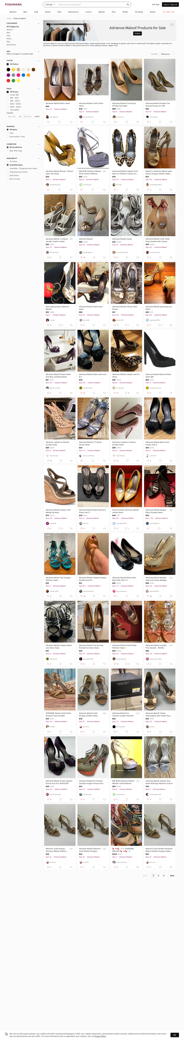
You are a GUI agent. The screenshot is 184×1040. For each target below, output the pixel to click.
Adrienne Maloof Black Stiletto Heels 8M (158, 375)
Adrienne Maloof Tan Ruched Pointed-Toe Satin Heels (91, 646)
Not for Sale (15, 179)
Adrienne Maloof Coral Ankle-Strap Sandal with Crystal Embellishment (158, 240)
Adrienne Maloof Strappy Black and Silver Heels (59, 646)
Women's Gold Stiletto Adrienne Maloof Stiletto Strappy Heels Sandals (159, 850)
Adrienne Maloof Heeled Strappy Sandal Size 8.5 (93, 578)
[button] (50, 4)
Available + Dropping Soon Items (23, 168)
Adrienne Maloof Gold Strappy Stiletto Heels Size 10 (88, 714)
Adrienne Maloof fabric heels (58, 103)
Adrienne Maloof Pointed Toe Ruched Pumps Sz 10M (158, 104)
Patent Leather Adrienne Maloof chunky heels (125, 511)
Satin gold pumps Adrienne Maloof (57, 307)
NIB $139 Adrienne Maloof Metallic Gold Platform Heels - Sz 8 (123, 782)
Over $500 (14, 110)
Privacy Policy (100, 1036)
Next (172, 875)
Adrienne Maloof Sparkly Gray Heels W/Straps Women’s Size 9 (159, 782)
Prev (145, 875)
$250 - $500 (15, 107)
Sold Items (14, 175)
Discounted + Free (17, 136)
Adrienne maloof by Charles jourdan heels (57, 443)
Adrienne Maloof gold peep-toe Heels (159, 307)
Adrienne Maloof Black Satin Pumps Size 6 (157, 443)
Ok (174, 1035)
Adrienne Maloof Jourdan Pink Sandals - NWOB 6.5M (156, 646)
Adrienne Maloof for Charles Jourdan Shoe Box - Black (123, 714)
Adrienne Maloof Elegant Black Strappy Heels (156, 511)
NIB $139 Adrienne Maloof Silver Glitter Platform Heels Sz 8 (90, 172)
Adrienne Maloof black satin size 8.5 (92, 375)
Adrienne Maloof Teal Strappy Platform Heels (58, 578)
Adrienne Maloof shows (122, 239)
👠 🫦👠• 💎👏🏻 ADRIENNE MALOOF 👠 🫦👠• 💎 (123, 850)
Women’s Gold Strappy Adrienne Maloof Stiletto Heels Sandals (56, 850)
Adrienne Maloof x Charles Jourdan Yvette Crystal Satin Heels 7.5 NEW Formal (57, 240)
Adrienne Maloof (19, 19)
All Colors (14, 64)
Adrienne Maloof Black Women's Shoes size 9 (92, 511)
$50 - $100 (15, 101)
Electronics (11, 45)
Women (10, 29)
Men (8, 32)
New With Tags (16, 151)
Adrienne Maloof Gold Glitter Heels (91, 104)
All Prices (14, 92)
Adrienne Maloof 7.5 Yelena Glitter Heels (90, 443)
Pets (8, 42)
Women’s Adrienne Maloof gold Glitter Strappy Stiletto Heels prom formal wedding (159, 172)
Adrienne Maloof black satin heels (91, 307)
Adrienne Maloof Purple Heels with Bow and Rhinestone (58, 375)
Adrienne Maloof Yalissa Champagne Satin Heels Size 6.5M (158, 714)
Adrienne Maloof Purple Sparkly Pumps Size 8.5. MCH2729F (59, 782)
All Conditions (16, 147)
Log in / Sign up (170, 4)
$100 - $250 (15, 104)
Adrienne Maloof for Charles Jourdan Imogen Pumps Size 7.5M (91, 782)
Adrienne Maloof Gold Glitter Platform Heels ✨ (124, 646)
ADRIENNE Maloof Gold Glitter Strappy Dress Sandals (58, 714)
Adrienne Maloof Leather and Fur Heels (126, 375)
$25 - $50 (14, 98)
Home (9, 19)
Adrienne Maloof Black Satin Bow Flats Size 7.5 (124, 578)
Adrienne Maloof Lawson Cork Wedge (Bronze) (58, 511)
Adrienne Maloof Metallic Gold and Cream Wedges (156, 578)
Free (11, 133)
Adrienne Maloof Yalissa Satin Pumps (124, 307)
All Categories (13, 26)
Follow (137, 33)
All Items (13, 129)
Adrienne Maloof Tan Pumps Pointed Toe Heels (124, 104)
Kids (8, 35)
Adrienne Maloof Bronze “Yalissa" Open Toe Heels (59, 172)
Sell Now (155, 4)
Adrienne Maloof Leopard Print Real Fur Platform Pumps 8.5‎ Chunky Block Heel (125, 172)
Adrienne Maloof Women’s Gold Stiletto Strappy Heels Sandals (90, 850)
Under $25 (14, 95)
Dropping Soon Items (19, 172)
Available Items (16, 165)
